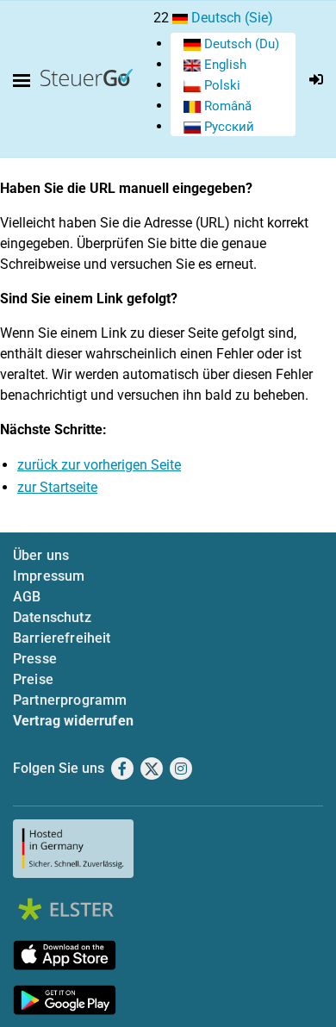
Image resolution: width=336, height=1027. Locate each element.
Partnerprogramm (70, 700)
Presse (35, 658)
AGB (26, 596)
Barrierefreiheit (62, 638)
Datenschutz (52, 617)
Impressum (48, 576)
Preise (33, 679)
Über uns (41, 555)
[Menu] (25, 81)
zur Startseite (57, 487)
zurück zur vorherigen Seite (99, 465)
